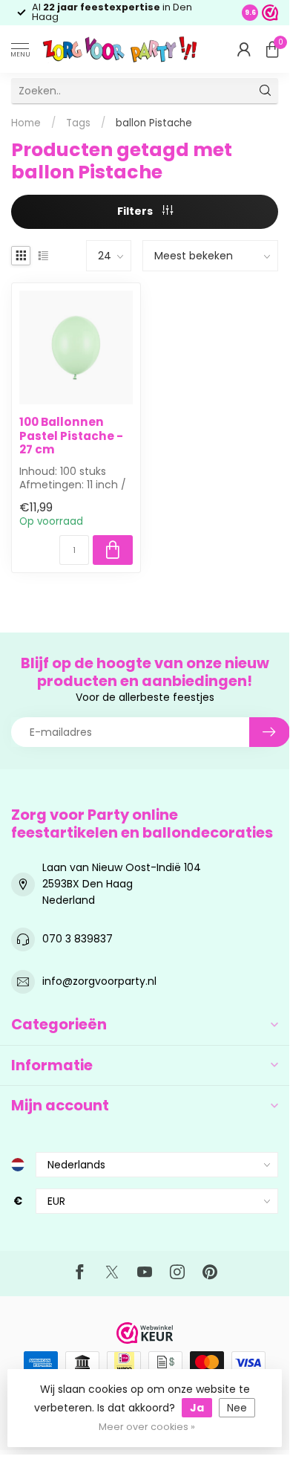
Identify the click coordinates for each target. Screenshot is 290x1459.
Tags (78, 123)
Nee (237, 1407)
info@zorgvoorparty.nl (99, 981)
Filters (136, 211)
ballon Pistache (154, 123)
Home (26, 123)
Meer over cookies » (147, 1426)
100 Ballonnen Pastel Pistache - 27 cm (71, 435)
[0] (272, 49)
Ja (197, 1407)
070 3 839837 (77, 938)
